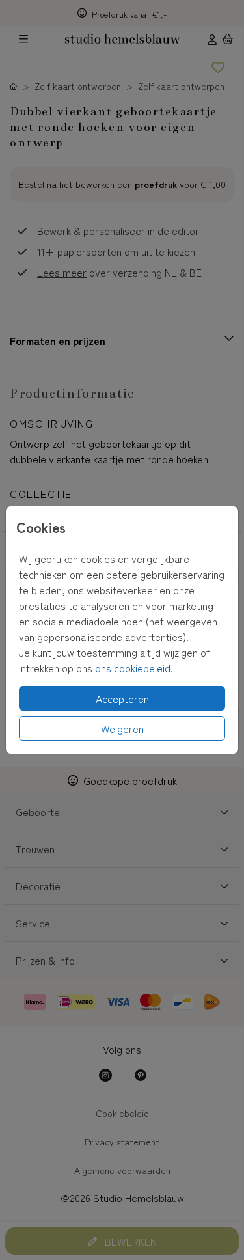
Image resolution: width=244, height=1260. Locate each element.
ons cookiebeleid (132, 668)
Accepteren (122, 698)
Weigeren (122, 728)
